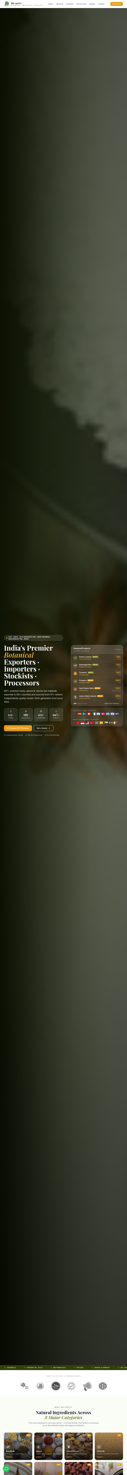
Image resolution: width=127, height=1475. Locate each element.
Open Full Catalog (111, 703)
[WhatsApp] (6, 1468)
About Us (59, 4)
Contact (101, 4)
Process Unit (81, 4)
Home (50, 4)
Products (69, 4)
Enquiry (92, 4)
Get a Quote (116, 4)
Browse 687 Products (19, 728)
